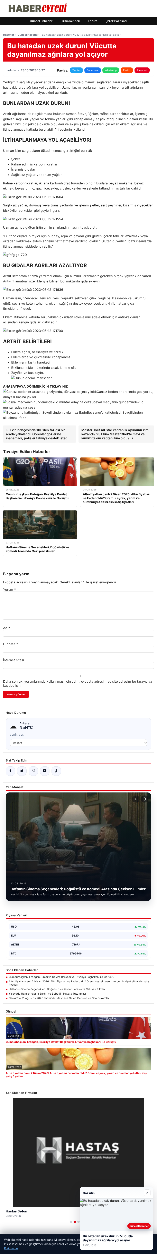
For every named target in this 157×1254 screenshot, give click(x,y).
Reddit (126, 70)
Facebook (92, 70)
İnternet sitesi (13, 660)
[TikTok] (56, 771)
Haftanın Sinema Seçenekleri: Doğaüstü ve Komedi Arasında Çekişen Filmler (57, 989)
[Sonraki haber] (144, 799)
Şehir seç (17, 734)
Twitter (76, 70)
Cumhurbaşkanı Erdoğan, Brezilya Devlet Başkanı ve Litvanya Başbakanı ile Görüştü (61, 977)
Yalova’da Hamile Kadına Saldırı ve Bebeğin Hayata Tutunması (47, 993)
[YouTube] (44, 771)
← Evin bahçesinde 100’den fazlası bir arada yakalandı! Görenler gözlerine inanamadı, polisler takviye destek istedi (37, 434)
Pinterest (142, 70)
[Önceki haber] (135, 799)
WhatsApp (111, 70)
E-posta (10, 644)
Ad (6, 628)
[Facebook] (10, 771)
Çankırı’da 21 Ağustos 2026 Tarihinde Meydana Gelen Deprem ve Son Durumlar (59, 998)
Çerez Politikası (116, 21)
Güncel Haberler (41, 21)
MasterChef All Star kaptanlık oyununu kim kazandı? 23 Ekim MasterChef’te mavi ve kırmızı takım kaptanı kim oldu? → (114, 434)
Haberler (8, 34)
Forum (92, 21)
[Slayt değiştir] (71, 1222)
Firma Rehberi (70, 21)
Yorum (9, 589)
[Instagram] (33, 771)
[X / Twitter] (22, 771)
